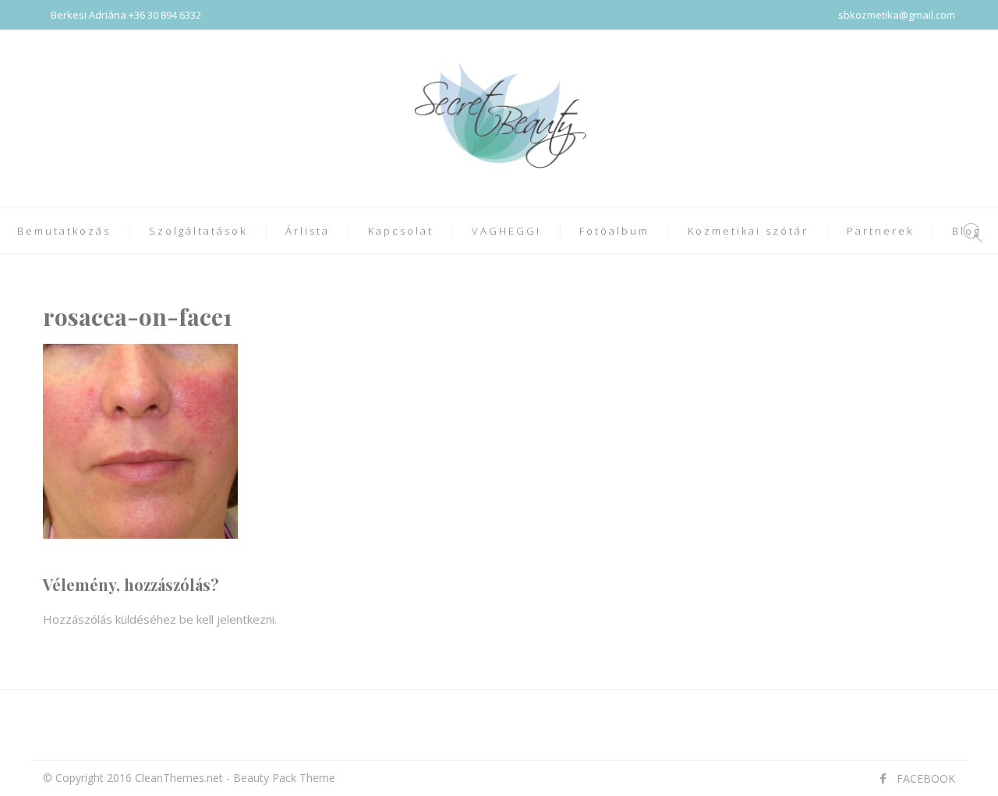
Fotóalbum (614, 231)
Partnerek (880, 231)
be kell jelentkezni (226, 619)
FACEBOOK (926, 778)
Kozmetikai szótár (748, 231)
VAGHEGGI (506, 231)
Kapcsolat (401, 231)
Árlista (307, 231)
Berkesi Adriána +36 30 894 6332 (126, 15)
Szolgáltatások (198, 231)
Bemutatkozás (64, 231)
